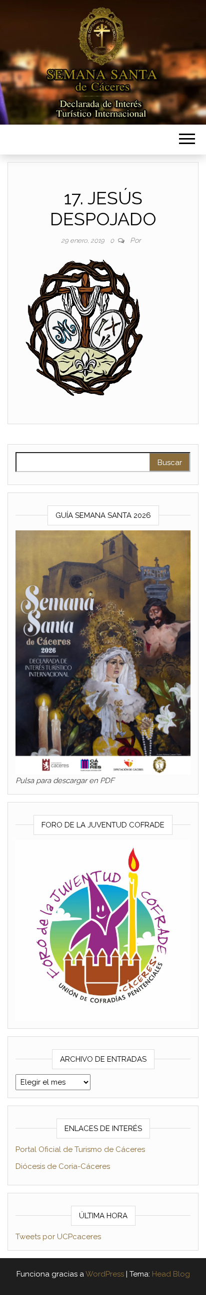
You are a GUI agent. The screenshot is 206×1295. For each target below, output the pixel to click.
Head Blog (171, 1274)
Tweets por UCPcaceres (58, 1236)
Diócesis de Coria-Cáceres (63, 1166)
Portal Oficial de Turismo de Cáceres (80, 1149)
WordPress (105, 1274)
